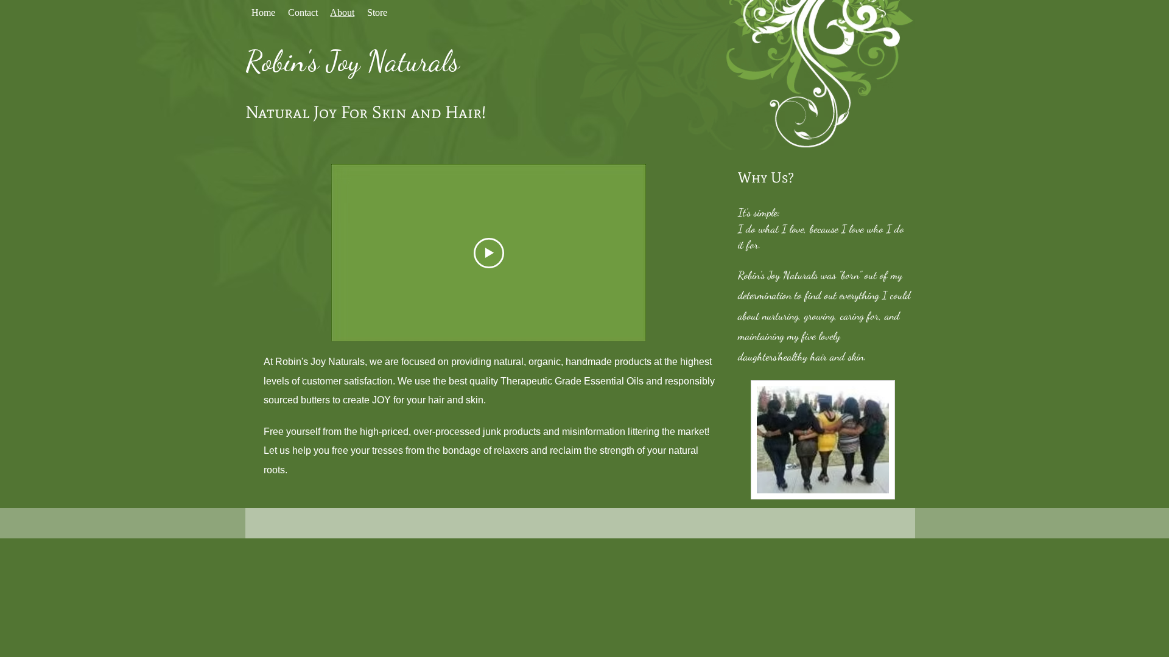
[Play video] (489, 253)
